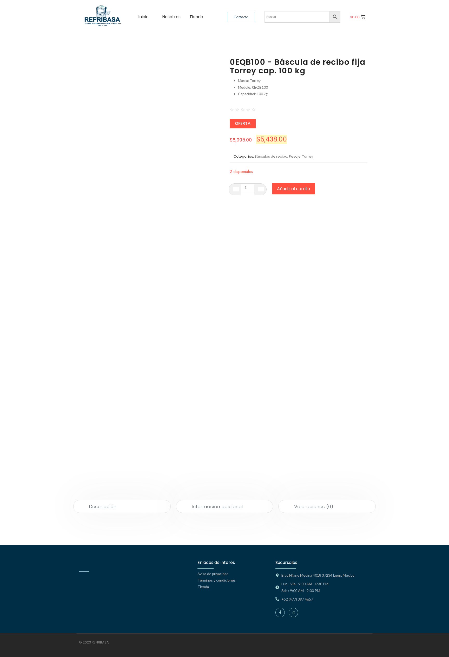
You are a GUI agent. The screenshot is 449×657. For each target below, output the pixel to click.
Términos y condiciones (216, 580)
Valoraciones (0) (313, 506)
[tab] (122, 506)
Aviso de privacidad (212, 573)
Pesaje (295, 156)
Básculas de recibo (271, 156)
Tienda (203, 586)
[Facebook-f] (280, 612)
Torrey (307, 156)
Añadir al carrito (293, 189)
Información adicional (217, 506)
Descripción (102, 506)
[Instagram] (293, 612)
